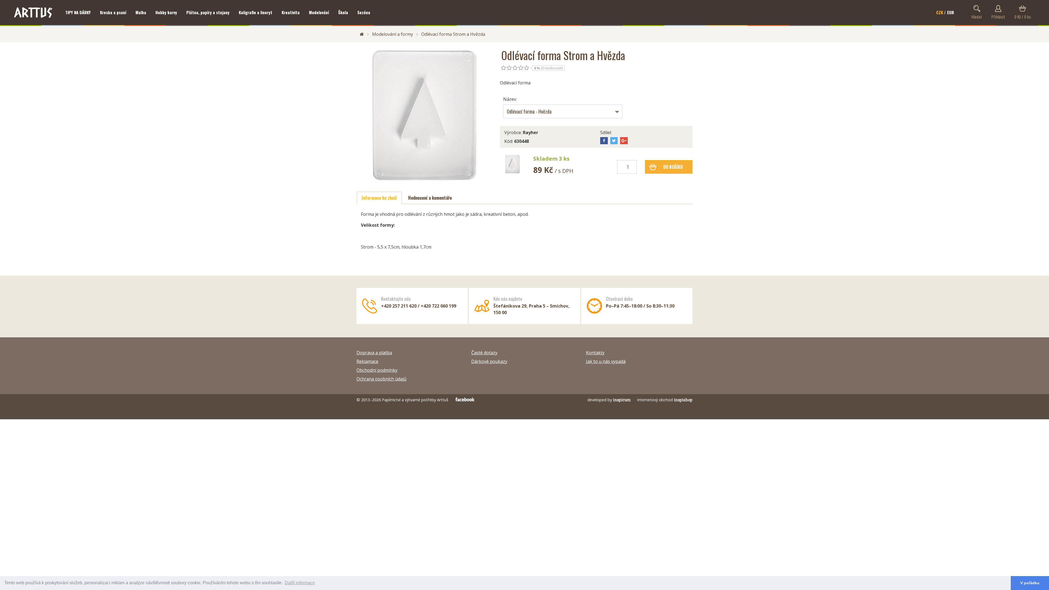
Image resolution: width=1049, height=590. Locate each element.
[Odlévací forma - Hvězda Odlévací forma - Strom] (562, 111)
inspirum (622, 399)
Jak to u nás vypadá (606, 361)
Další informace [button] (300, 582)
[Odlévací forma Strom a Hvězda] (424, 115)
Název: (510, 99)
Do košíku (673, 167)
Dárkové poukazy (489, 361)
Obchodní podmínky (376, 370)
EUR (950, 12)
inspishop (683, 399)
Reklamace (367, 361)
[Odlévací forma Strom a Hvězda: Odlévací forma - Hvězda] (512, 164)
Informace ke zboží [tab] (379, 197)
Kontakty (595, 353)
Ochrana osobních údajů (381, 379)
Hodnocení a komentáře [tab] (430, 197)
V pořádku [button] (1029, 583)
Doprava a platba (374, 353)
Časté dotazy (484, 353)
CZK (939, 12)
